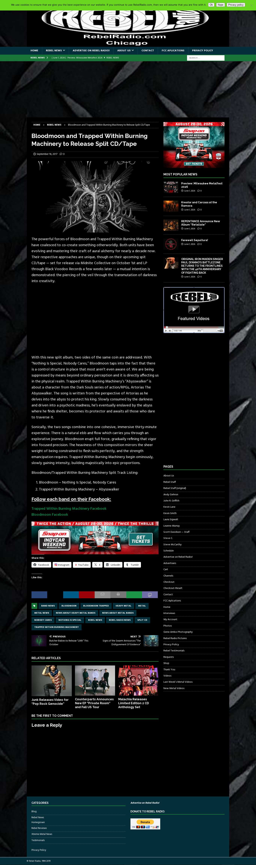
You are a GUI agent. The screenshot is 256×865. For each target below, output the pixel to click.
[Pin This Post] (87, 594)
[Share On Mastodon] (150, 594)
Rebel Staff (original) (174, 488)
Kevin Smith (170, 513)
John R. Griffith (171, 501)
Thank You (169, 670)
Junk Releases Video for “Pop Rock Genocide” (50, 702)
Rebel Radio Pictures (175, 638)
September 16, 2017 (47, 154)
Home (34, 50)
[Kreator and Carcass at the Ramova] (170, 206)
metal (142, 606)
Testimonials (38, 840)
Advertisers (169, 563)
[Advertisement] (128, 89)
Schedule (168, 551)
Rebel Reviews (39, 828)
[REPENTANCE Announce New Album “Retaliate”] (170, 225)
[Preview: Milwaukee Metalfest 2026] (170, 187)
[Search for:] (206, 58)
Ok (211, 4)
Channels (168, 576)
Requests (168, 657)
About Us (124, 50)
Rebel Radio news (120, 620)
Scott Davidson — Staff (176, 532)
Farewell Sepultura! (194, 240)
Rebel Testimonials (173, 651)
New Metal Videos (173, 688)
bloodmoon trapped (96, 606)
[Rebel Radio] (128, 44)
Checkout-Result (172, 588)
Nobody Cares (43, 620)
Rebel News (54, 50)
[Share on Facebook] (39, 594)
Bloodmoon (68, 606)
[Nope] (251, 5)
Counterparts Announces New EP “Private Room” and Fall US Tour (94, 703)
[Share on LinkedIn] (71, 594)
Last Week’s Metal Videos (177, 682)
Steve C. (168, 538)
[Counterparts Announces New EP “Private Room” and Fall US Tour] (95, 680)
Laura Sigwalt (170, 519)
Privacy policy (236, 4)
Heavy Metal (123, 606)
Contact (147, 50)
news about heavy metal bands (75, 613)
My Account (170, 619)
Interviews (169, 613)
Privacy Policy (202, 50)
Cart (165, 569)
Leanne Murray (171, 526)
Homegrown (38, 822)
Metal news (41, 613)
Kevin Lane (169, 507)
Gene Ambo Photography (178, 632)
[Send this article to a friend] (102, 594)
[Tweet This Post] (55, 594)
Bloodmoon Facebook (49, 515)
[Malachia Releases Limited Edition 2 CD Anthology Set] (138, 680)
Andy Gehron (170, 494)
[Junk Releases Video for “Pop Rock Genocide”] (51, 680)
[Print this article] (118, 594)
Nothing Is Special (69, 620)
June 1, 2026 (189, 191)
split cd (142, 620)
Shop (166, 663)
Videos (167, 676)
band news (48, 606)
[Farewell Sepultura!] (170, 244)
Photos (167, 626)
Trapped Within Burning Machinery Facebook (68, 509)
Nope (220, 4)
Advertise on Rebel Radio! (91, 50)
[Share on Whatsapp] (134, 594)
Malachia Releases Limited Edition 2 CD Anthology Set (133, 703)
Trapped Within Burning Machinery (56, 627)
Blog (34, 812)
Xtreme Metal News (41, 834)
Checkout (168, 582)
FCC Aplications (173, 50)
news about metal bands (118, 613)
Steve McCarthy (172, 544)
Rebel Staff (169, 482)
